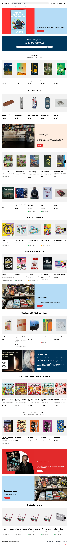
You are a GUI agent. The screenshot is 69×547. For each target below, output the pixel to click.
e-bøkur (7, 6)
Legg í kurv (40, 145)
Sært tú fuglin (42, 135)
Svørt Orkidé (42, 355)
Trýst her (39, 305)
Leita (50, 46)
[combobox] (30, 3)
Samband (65, 541)
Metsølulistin (59, 6)
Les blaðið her (40, 30)
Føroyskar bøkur (11, 491)
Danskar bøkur (43, 462)
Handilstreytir (51, 541)
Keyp (39, 369)
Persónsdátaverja (59, 541)
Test (47, 541)
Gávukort (65, 6)
